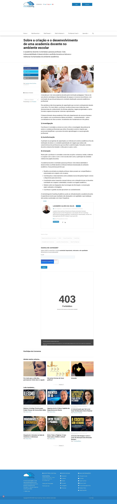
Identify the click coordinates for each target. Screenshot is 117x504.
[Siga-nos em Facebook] (44, 4)
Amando (74, 378)
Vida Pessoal (47, 33)
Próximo (61, 384)
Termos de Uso (45, 486)
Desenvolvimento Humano (49, 238)
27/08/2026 (39, 4)
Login (76, 4)
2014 (59, 238)
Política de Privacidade (47, 483)
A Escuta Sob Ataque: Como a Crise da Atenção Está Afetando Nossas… (81, 437)
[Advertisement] (58, 19)
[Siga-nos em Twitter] (51, 4)
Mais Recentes (35, 33)
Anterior (56, 384)
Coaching (76, 238)
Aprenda (85, 33)
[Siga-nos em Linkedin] (46, 4)
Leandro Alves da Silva (62, 242)
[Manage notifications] (3, 496)
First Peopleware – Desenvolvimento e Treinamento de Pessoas (68, 208)
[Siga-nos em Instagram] (47, 4)
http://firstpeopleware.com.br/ (61, 218)
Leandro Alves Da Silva (63, 206)
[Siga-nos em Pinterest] (52, 4)
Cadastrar (87, 4)
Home (25, 33)
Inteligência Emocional (48, 242)
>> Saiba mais (26, 491)
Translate (34, 101)
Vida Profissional (59, 33)
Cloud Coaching (67, 238)
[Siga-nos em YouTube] (49, 4)
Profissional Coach (73, 33)
